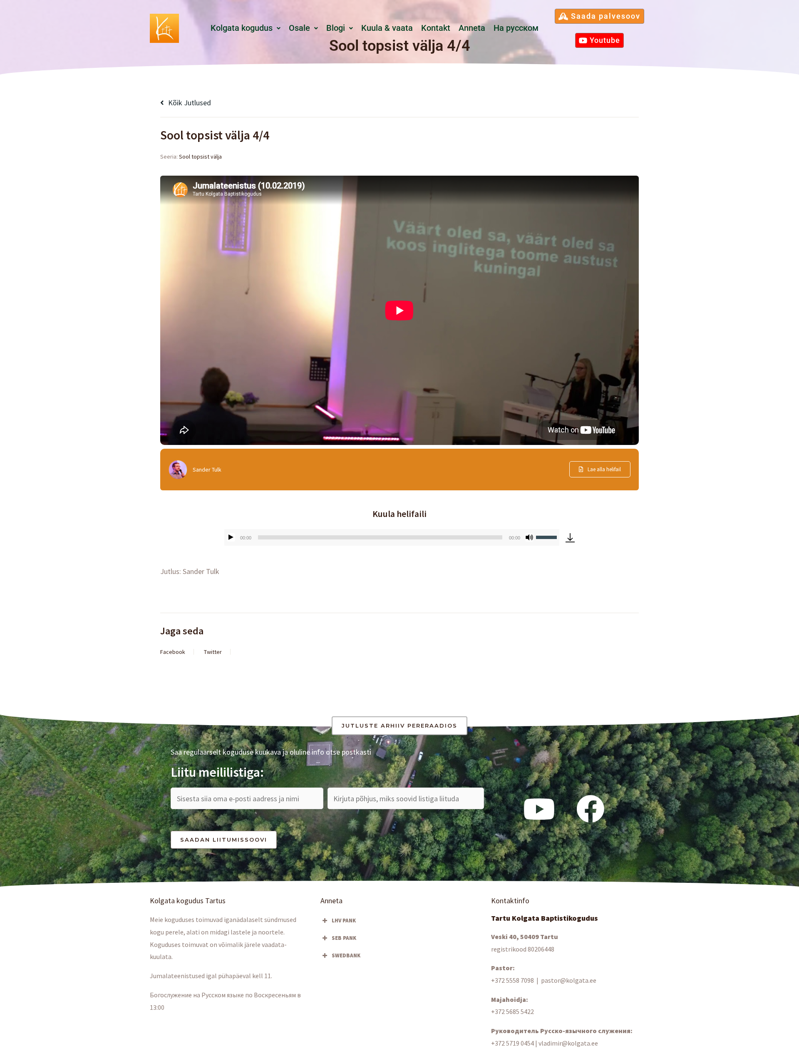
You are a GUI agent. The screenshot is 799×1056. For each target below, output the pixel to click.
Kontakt (435, 28)
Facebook (172, 652)
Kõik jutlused (188, 102)
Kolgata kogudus (242, 28)
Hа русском (516, 28)
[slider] (547, 536)
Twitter (213, 652)
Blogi (335, 28)
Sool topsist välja (200, 156)
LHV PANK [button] (344, 920)
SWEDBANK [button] (346, 955)
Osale (299, 28)
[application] (391, 537)
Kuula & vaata (387, 28)
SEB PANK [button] (344, 938)
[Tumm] (529, 537)
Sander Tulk (207, 469)
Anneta (472, 28)
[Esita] (231, 537)
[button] (245, 28)
